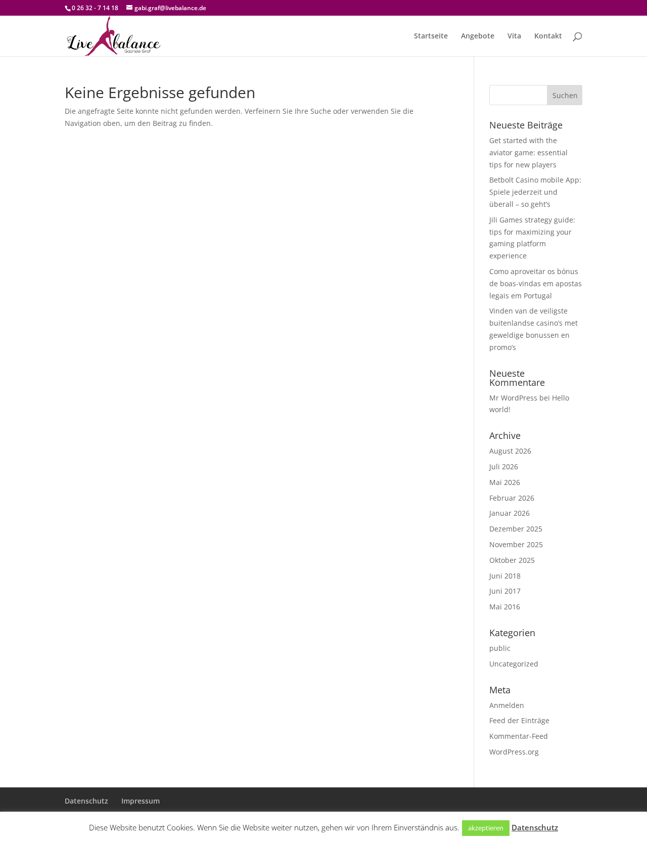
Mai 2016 (504, 606)
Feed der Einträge (519, 720)
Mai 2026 (504, 482)
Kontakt (548, 36)
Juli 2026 (503, 466)
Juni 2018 (505, 576)
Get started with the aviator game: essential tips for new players (528, 152)
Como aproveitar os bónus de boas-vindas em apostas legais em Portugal (535, 283)
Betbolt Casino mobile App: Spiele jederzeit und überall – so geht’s (535, 192)
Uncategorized (513, 664)
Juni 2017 (505, 591)
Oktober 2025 (512, 560)
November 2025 (516, 544)
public (500, 648)
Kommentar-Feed (518, 736)
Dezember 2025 (515, 529)
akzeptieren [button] (485, 827)
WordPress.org (514, 752)
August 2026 (510, 451)
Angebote (477, 36)
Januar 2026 (509, 513)
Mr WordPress (513, 398)
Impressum (140, 801)
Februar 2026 (511, 498)
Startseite (431, 36)
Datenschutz (86, 801)
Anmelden (506, 705)
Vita (514, 36)
